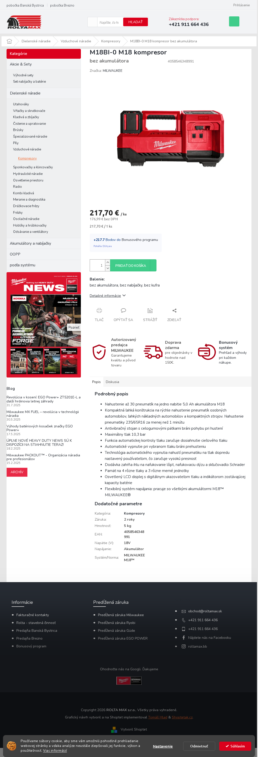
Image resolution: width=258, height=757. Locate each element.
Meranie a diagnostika (29, 199)
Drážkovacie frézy (26, 206)
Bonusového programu (140, 239)
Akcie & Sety (21, 64)
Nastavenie (163, 746)
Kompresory (27, 158)
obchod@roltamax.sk (205, 611)
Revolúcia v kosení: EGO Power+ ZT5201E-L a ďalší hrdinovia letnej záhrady (44, 399)
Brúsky (18, 130)
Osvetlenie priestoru (28, 180)
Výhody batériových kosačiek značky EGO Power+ (40, 428)
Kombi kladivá (23, 193)
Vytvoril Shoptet (134, 729)
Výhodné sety (23, 75)
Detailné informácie (105, 295)
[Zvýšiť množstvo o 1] (107, 262)
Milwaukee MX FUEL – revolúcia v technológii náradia (43, 414)
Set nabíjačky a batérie (29, 81)
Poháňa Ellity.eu (102, 246)
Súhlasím (238, 746)
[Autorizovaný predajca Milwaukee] (129, 680)
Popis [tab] (96, 382)
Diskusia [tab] (112, 382)
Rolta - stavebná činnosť (36, 622)
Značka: (106, 70)
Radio (17, 186)
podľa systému (22, 265)
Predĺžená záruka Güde (116, 630)
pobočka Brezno (62, 5)
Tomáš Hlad (157, 717)
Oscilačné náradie (26, 219)
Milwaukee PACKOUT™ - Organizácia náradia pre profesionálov (43, 457)
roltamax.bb (197, 646)
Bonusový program (31, 646)
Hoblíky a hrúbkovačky (30, 225)
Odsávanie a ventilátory (30, 232)
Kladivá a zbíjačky (26, 117)
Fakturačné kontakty (32, 615)
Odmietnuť (199, 746)
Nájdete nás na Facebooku (209, 637)
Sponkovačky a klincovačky (33, 167)
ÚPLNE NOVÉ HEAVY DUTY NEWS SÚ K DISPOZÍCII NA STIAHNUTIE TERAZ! (39, 443)
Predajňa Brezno (29, 638)
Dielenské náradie (25, 93)
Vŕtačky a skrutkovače (29, 111)
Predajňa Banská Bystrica (36, 630)
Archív (17, 472)
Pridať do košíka (130, 266)
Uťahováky (21, 104)
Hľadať (135, 22)
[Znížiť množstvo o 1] (107, 268)
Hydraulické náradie (28, 174)
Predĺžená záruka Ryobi (116, 622)
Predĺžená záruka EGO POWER (123, 638)
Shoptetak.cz (182, 717)
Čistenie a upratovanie (29, 123)
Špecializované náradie (30, 136)
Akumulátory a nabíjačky (30, 243)
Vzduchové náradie (27, 149)
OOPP (15, 254)
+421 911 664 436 (203, 620)
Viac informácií (55, 750)
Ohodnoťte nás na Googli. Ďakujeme (129, 669)
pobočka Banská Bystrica (25, 5)
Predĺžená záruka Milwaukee (121, 615)
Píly (16, 143)
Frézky (18, 212)
